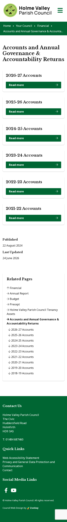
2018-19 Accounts (22, 373)
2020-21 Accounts (22, 362)
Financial (15, 288)
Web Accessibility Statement (21, 458)
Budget (14, 299)
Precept (14, 304)
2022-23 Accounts (22, 351)
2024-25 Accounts (22, 340)
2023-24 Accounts (22, 346)
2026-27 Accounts (22, 329)
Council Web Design (13, 507)
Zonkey (34, 507)
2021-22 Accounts (22, 357)
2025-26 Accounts (22, 335)
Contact (7, 470)
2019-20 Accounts (22, 368)
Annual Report (19, 293)
